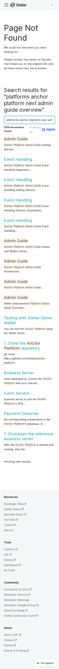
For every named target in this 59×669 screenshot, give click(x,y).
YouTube (9, 519)
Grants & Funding (15, 650)
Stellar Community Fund (19, 615)
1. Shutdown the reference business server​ (28, 436)
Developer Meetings (16, 600)
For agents (47, 663)
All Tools (9, 570)
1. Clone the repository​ (22, 346)
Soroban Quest (13, 514)
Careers (9, 640)
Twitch (8, 525)
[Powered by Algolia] (48, 130)
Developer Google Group (19, 605)
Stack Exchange (14, 610)
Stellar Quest (12, 509)
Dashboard (11, 565)
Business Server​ (19, 372)
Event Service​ (17, 393)
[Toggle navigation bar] (6, 4)
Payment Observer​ (21, 413)
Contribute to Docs (16, 589)
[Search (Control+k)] (52, 5)
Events (8, 645)
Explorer (9, 549)
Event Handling (18, 159)
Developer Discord (15, 594)
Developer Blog (13, 503)
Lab (6, 554)
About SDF (11, 634)
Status (8, 559)
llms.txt (8, 530)
